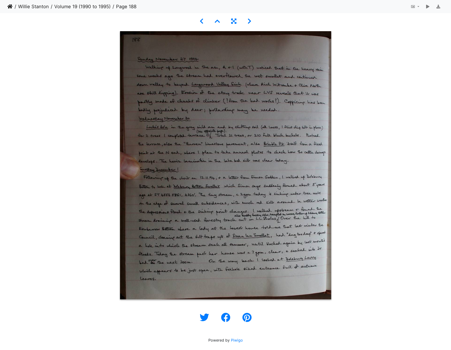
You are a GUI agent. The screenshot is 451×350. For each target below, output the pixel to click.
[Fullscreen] (234, 21)
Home (10, 6)
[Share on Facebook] (227, 317)
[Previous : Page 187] (201, 21)
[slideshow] (427, 6)
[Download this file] (438, 6)
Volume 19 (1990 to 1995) (82, 6)
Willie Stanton (33, 6)
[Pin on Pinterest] (247, 317)
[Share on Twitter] (205, 317)
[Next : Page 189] (249, 21)
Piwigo (237, 340)
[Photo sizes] (415, 6)
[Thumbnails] (217, 21)
